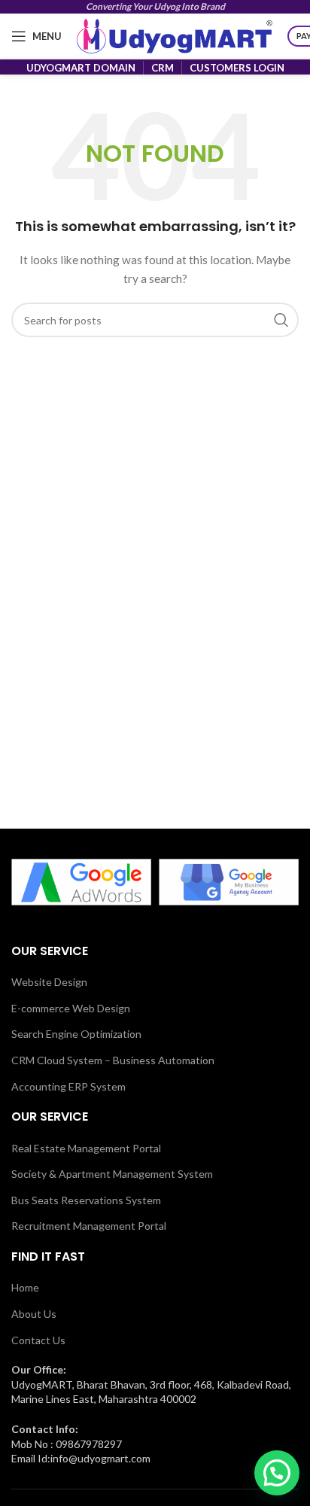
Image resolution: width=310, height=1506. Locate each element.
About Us (33, 1313)
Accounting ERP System (68, 1086)
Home (25, 1287)
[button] (276, 1472)
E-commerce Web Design (70, 1008)
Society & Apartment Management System (112, 1173)
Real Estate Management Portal (86, 1148)
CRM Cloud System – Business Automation (112, 1060)
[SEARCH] (281, 320)
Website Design (49, 981)
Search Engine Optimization (76, 1033)
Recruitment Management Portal (88, 1225)
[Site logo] (174, 35)
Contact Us (38, 1340)
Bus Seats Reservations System (86, 1200)
